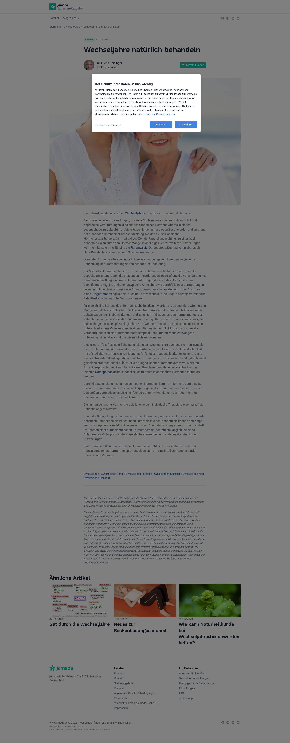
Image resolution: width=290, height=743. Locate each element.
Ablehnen (160, 124)
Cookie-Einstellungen (108, 125)
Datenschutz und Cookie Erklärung (156, 114)
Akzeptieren (186, 124)
